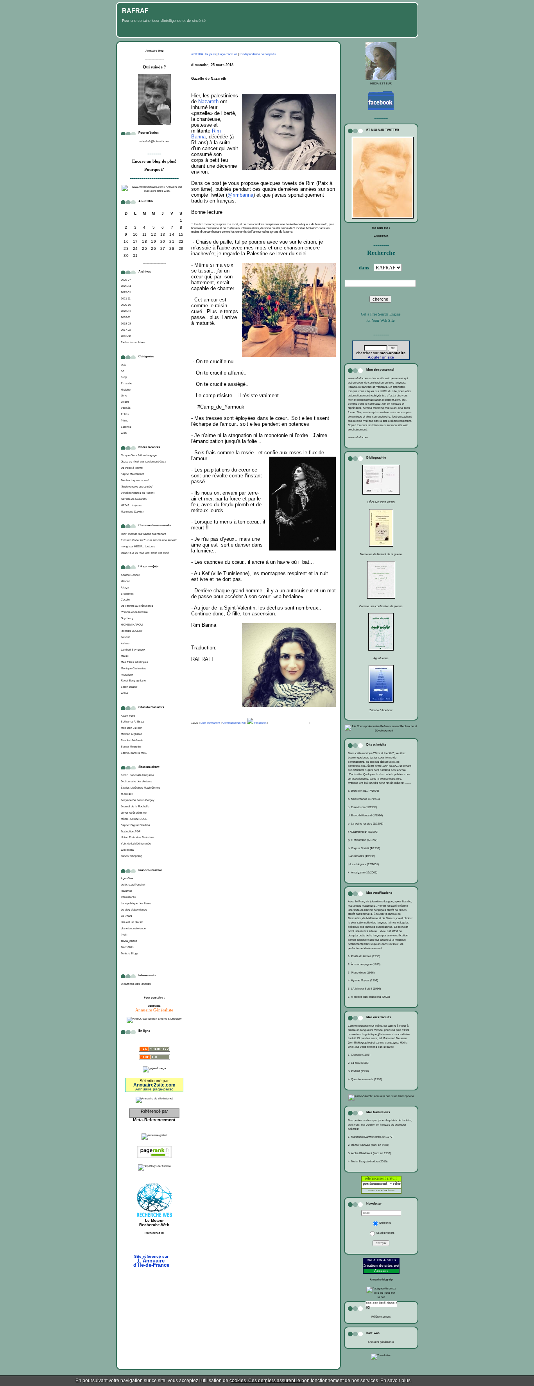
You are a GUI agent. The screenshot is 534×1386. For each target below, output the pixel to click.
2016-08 (126, 336)
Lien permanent (210, 722)
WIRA (124, 693)
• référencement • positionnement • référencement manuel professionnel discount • (395, 1183)
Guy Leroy (127, 618)
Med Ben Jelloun (131, 728)
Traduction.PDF (130, 831)
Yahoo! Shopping (131, 856)
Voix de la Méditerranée (136, 843)
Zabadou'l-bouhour (380, 710)
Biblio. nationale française (137, 775)
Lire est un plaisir (132, 922)
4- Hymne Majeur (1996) (363, 980)
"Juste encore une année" (137, 486)
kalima (125, 643)
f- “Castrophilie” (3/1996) (363, 832)
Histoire (126, 389)
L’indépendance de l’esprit (137, 493)
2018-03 (126, 323)
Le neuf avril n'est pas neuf (152, 552)
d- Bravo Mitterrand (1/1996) (365, 815)
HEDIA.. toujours (131, 505)
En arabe (126, 383)
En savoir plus (395, 1380)
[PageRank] (154, 1158)
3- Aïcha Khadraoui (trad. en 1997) (369, 1153)
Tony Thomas (129, 534)
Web (124, 433)
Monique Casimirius (133, 668)
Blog (124, 377)
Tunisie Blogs (129, 953)
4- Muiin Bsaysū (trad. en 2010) (367, 1161)
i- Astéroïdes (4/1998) (361, 856)
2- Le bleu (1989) (358, 1063)
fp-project (127, 794)
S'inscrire (385, 1223)
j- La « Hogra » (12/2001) (363, 864)
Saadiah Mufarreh (132, 740)
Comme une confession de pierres (381, 606)
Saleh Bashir (129, 687)
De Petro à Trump (132, 468)
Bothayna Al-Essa (132, 721)
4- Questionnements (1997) (365, 1079)
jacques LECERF (132, 631)
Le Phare (126, 916)
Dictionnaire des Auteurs (136, 781)
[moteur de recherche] (154, 1245)
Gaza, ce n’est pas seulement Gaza (143, 461)
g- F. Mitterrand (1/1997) (362, 840)
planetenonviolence (133, 928)
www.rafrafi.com (358, 437)
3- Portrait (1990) (358, 1071)
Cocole (125, 599)
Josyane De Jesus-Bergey (137, 800)
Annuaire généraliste (381, 1342)
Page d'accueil (227, 54)
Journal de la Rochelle (135, 806)
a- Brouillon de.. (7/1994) (363, 791)
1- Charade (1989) (359, 1054)
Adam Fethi (128, 715)
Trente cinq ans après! (135, 480)
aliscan (125, 581)
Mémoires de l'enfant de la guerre (381, 554)
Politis (125, 414)
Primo (124, 420)
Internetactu (128, 897)
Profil (124, 934)
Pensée (126, 408)
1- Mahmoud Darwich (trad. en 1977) (370, 1137)
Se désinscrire (385, 1233)
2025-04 (126, 286)
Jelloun (125, 637)
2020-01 (126, 311)
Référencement (381, 1316)
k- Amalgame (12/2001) (362, 872)
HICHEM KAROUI (132, 624)
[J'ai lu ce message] (526, 1380)
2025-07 (126, 280)
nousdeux (127, 674)
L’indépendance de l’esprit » (258, 54)
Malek (125, 656)
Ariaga (125, 587)
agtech (125, 552)
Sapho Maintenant (132, 474)
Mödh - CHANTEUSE (134, 819)
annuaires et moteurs (381, 1190)
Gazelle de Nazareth (134, 499)
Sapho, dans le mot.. (134, 753)
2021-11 (126, 298)
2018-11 (126, 317)
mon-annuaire (393, 353)
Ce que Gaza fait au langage (139, 455)
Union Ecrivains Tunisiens (137, 837)
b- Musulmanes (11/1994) (364, 799)
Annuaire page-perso (154, 1089)
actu (123, 364)
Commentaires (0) (233, 722)
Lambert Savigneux (133, 649)
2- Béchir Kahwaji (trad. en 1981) (368, 1145)
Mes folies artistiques (134, 662)
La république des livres (136, 903)
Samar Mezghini (131, 746)
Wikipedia (127, 850)
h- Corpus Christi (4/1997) (364, 848)
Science (126, 427)
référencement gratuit (381, 1178)
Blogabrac (127, 593)
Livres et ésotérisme (134, 812)
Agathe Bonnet (130, 575)
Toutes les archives (133, 342)
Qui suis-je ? (154, 67)
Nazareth (208, 101)
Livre (124, 395)
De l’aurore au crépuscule (137, 606)
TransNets (127, 947)
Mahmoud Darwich (132, 511)
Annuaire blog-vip (381, 1279)
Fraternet (126, 891)
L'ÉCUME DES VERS (381, 502)
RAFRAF (135, 10)
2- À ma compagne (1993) (364, 964)
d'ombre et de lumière (134, 612)
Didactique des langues (136, 984)
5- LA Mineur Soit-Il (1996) (364, 988)
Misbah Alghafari (131, 734)
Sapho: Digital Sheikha (135, 825)
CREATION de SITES (381, 1260)
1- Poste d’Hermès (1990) (364, 956)
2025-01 (126, 292)
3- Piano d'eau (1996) (361, 972)
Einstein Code (130, 540)
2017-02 (126, 330)
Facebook (260, 722)
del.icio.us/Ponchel (133, 884)
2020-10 (126, 305)
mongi (125, 546)
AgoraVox (127, 878)
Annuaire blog (154, 50)
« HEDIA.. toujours (203, 54)
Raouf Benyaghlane (133, 680)
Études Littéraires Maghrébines (140, 787)
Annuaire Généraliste (154, 1010)
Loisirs (125, 401)
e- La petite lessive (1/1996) (365, 823)
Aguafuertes (381, 658)
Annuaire (381, 1271)
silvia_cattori (129, 941)
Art (122, 371)
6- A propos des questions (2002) (369, 997)
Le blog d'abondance (134, 909)
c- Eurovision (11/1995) (362, 807)
